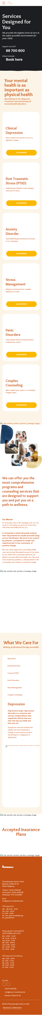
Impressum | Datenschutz (12, 1007)
